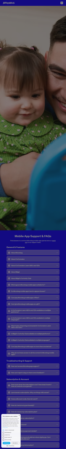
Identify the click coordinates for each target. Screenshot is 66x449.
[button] (11, 445)
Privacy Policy (5, 427)
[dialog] (11, 431)
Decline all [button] (15, 443)
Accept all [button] (6, 443)
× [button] (19, 415)
